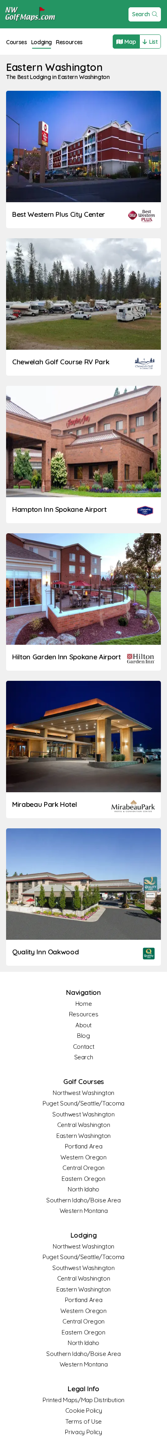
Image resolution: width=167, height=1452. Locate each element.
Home (83, 1003)
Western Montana (84, 1211)
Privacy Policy (83, 1432)
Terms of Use (83, 1421)
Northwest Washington (83, 1093)
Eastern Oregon (83, 1179)
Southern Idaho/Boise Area (83, 1200)
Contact (83, 1046)
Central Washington (83, 1125)
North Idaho (83, 1189)
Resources (69, 42)
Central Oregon (83, 1168)
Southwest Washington (83, 1114)
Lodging (41, 42)
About (83, 1025)
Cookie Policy (83, 1410)
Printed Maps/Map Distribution (83, 1400)
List (153, 41)
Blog (83, 1035)
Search (141, 14)
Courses (16, 42)
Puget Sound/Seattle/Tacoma (83, 1103)
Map (130, 41)
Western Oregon (83, 1157)
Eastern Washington (83, 1136)
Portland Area (83, 1146)
